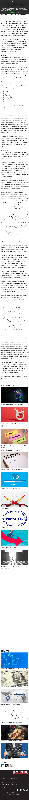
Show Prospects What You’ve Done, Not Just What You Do (14, 446)
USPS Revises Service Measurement (10, 488)
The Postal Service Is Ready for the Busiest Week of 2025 (12, 740)
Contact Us (4, 787)
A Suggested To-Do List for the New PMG (11, 469)
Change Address (14, 784)
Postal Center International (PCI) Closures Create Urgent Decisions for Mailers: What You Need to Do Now (14, 425)
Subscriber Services (14, 778)
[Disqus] (15, 591)
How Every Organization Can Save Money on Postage (11, 722)
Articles (13, 386)
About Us (3, 782)
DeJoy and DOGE (5, 508)
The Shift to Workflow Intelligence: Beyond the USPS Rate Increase (14, 668)
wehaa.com (16, 797)
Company (3, 778)
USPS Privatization (6, 527)
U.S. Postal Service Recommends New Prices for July (11, 686)
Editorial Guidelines (5, 784)
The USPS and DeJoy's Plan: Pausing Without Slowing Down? (12, 567)
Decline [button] (17, 12)
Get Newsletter (13, 782)
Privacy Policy (9, 6)
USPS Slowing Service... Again (8, 547)
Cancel (12, 787)
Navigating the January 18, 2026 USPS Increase (10, 704)
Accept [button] (12, 12)
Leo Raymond (5, 17)
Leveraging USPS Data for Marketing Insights (12, 404)
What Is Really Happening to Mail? (7, 758)
